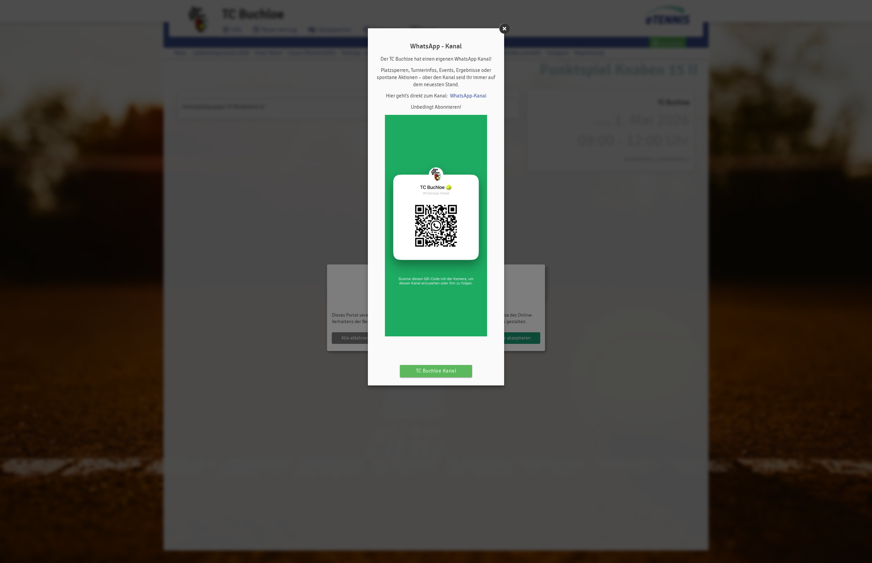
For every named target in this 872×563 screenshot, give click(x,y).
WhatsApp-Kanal (468, 96)
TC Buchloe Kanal (436, 371)
